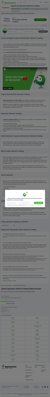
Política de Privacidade (30, 205)
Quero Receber (38, 203)
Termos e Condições (37, 205)
